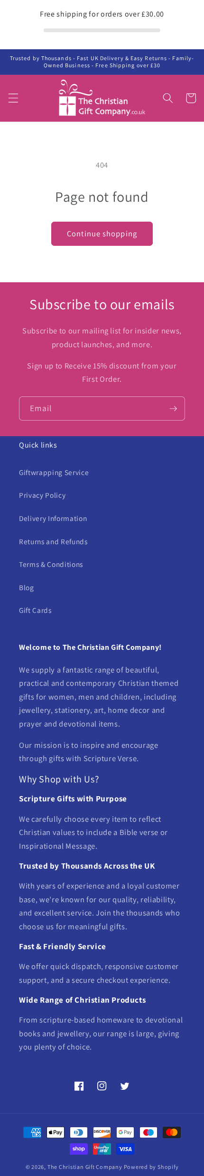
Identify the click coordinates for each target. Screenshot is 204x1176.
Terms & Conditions (51, 564)
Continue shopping (102, 233)
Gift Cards (35, 610)
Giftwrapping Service (54, 472)
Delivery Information (53, 518)
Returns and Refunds (53, 541)
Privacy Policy (42, 495)
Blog (26, 587)
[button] (12, 98)
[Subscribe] (173, 408)
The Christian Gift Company (84, 1166)
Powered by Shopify (151, 1166)
